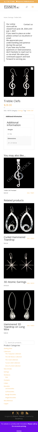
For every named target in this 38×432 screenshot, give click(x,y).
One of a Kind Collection (13, 366)
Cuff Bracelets (9, 391)
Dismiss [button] (19, 431)
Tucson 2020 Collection (12, 363)
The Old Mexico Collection (13, 357)
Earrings (10, 17)
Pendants (7, 380)
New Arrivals (8, 369)
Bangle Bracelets (10, 394)
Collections (7, 351)
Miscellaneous (8, 400)
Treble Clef (29, 110)
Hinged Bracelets (10, 397)
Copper (6, 404)
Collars (6, 383)
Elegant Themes (18, 416)
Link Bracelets (9, 388)
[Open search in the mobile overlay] (19, 343)
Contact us (28, 24)
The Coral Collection (11, 360)
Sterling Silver (8, 348)
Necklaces (7, 375)
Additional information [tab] (14, 116)
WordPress (19, 419)
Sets (6, 377)
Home (5, 17)
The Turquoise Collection (13, 354)
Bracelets (7, 386)
